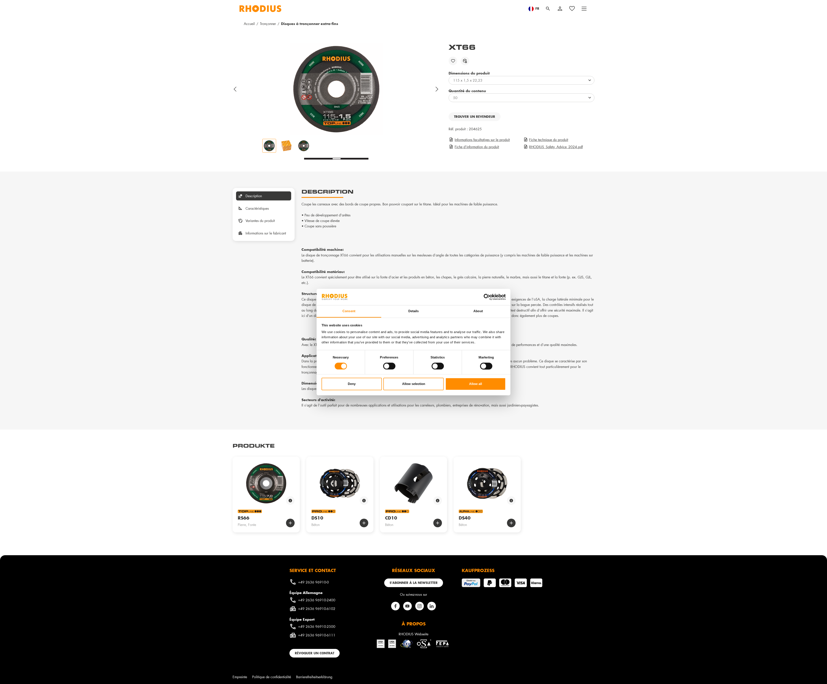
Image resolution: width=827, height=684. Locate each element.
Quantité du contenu (467, 90)
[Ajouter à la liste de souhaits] (453, 61)
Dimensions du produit (469, 73)
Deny (352, 384)
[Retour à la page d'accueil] (260, 8)
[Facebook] (395, 606)
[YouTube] (407, 606)
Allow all (475, 384)
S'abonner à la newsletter (414, 583)
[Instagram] (419, 606)
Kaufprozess (478, 570)
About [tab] (478, 311)
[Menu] (584, 8)
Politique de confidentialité (271, 677)
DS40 (465, 518)
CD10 (391, 518)
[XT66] (336, 89)
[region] (336, 98)
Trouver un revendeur (474, 117)
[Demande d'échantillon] (465, 61)
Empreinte (240, 677)
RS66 (243, 518)
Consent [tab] (348, 311)
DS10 (317, 518)
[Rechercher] (547, 8)
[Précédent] (235, 89)
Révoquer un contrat (314, 653)
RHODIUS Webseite (413, 634)
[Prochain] (437, 89)
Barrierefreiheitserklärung (314, 677)
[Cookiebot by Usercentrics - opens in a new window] (487, 297)
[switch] (389, 366)
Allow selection (413, 384)
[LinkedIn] (431, 606)
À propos (414, 624)
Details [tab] (413, 311)
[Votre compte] (560, 8)
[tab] (263, 195)
